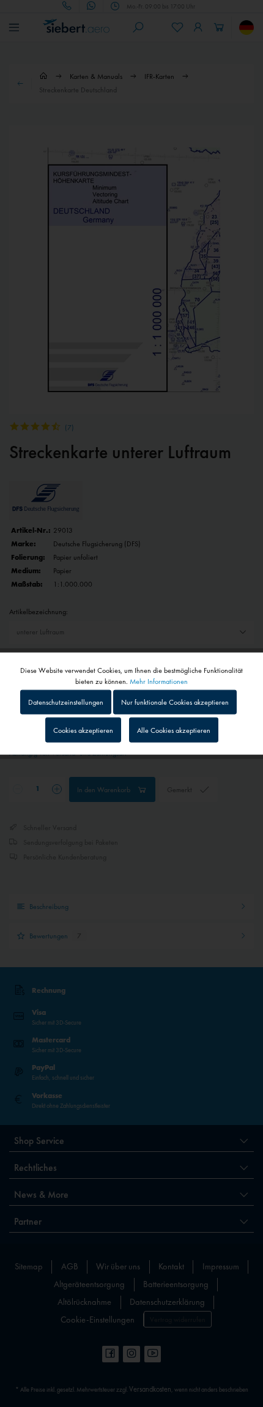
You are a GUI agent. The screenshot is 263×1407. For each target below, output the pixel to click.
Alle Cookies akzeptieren (173, 730)
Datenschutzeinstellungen (65, 702)
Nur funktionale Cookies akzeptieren (175, 702)
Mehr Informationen (159, 681)
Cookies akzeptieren (83, 730)
